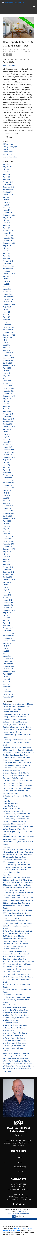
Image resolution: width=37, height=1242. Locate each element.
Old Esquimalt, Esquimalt (12, 872)
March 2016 (7, 473)
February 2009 (8, 689)
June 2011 (6, 618)
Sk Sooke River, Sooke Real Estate (15, 951)
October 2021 (7, 302)
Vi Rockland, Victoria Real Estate (14, 1046)
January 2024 (7, 233)
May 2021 (6, 315)
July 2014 (6, 523)
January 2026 (7, 185)
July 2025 (6, 200)
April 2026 (6, 177)
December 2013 (8, 541)
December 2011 (8, 603)
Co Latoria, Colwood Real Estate (14, 719)
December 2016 (8, 450)
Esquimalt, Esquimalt (10, 793)
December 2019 (8, 358)
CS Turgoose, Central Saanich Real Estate (18, 750)
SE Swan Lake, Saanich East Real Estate (17, 923)
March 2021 (7, 320)
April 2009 (6, 684)
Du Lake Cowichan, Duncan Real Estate (17, 763)
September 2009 (9, 671)
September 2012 (9, 580)
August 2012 (7, 582)
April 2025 (6, 207)
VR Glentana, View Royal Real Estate (16, 1053)
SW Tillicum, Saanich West (12, 995)
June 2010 (6, 648)
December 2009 (8, 664)
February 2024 (8, 230)
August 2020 (7, 337)
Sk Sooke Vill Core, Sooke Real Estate (16, 954)
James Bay (6, 801)
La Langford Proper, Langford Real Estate (18, 826)
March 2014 (7, 534)
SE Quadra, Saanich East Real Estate (16, 921)
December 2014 (8, 511)
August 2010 (7, 643)
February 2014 (8, 536)
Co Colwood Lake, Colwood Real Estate (16, 707)
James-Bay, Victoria (10, 806)
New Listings (7, 149)
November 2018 (8, 391)
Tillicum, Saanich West (11, 1005)
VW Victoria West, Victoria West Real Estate (18, 1066)
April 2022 (6, 286)
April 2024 (6, 228)
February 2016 (8, 475)
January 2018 (7, 417)
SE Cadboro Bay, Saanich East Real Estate (18, 883)
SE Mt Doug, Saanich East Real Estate (16, 913)
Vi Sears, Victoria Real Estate (13, 1048)
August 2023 (7, 246)
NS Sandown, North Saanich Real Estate (17, 854)
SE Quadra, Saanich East (12, 918)
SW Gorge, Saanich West (11, 972)
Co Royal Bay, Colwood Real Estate (15, 722)
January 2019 (7, 386)
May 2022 (6, 284)
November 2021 (8, 299)
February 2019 (8, 383)
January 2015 (7, 508)
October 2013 (7, 546)
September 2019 (9, 366)
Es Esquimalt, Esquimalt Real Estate (16, 773)
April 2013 (6, 562)
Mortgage (6, 847)
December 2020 (8, 327)
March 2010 (7, 656)
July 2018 (6, 401)
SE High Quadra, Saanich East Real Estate (18, 900)
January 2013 (7, 569)
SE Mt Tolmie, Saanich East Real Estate (17, 916)
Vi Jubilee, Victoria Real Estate (13, 1035)
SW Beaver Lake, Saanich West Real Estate (18, 962)
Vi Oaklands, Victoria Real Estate (14, 1041)
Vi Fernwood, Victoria (10, 1023)
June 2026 (6, 172)
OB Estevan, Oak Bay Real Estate (15, 857)
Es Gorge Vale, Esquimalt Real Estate (16, 775)
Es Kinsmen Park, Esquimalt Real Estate (17, 781)
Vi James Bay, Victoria (10, 1030)
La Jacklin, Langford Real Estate (14, 821)
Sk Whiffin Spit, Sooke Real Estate (15, 959)
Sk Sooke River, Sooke (11, 949)
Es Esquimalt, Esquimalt (11, 770)
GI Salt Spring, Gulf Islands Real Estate (17, 796)
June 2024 (6, 223)
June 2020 (6, 343)
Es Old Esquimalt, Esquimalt (13, 783)
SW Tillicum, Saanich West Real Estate (16, 997)
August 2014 (7, 521)
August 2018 (7, 399)
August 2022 (7, 276)
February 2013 (8, 567)
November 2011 (8, 605)
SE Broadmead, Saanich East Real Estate (17, 880)
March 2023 (7, 258)
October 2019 (8, 363)
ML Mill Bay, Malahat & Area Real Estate (17, 839)
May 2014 (6, 529)
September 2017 (9, 427)
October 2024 (8, 213)
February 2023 (8, 261)
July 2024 (6, 220)
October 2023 (8, 241)
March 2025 (7, 210)
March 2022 (7, 289)
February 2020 (8, 353)
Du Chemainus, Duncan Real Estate (15, 755)
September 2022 (9, 274)
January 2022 (7, 294)
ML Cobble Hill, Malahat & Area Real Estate (18, 837)
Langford (6, 834)
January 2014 (7, 539)
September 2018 (9, 396)
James (5, 798)
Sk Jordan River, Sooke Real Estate (15, 944)
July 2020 (6, 340)
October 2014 (8, 516)
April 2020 (6, 348)
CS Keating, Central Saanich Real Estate (17, 740)
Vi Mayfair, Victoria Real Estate (14, 1038)
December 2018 (8, 388)
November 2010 (8, 636)
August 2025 (7, 197)
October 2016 (8, 455)
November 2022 (8, 269)
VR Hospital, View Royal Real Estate (15, 1056)
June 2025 (6, 202)
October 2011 (7, 608)
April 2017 (6, 439)
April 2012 (6, 592)
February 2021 (8, 322)
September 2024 (9, 215)
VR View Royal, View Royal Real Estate (16, 1061)
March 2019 (7, 381)
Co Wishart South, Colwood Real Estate (17, 730)
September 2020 (9, 335)
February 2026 (8, 182)
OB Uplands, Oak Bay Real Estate (15, 870)
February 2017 (8, 445)
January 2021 (7, 325)
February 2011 (8, 628)
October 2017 (7, 424)
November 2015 (8, 483)
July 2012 (6, 585)
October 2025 (8, 192)
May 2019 (6, 376)
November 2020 (8, 330)
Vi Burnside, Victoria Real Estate (14, 1007)
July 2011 (6, 615)
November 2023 (8, 238)
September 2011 (9, 610)
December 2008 (8, 694)
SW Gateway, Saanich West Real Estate (17, 964)
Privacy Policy (21, 1211)
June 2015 (6, 496)
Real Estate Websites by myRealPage (18, 1213)
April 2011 (6, 623)
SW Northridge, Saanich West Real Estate (18, 977)
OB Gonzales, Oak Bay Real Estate (15, 860)
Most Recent (7, 164)
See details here (9, 66)
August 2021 (7, 307)
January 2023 (7, 264)
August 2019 (7, 368)
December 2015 (8, 480)
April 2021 (6, 317)
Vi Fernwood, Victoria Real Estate (15, 1025)
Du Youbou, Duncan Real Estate (14, 768)
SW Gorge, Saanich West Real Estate (16, 974)
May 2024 (6, 225)
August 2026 (7, 167)
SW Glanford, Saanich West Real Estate (21, 52)
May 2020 (6, 345)
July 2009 (6, 676)
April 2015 (6, 501)
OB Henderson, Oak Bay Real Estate (16, 862)
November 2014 (8, 513)
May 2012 (6, 590)
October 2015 (7, 485)
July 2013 (6, 554)
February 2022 (8, 292)
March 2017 (7, 442)
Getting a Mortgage (10, 147)
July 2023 (6, 248)
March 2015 (7, 503)
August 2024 (7, 218)
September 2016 (9, 457)
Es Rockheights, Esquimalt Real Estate (17, 788)
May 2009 (6, 682)
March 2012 (7, 595)
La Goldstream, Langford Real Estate (16, 816)
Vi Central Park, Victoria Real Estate (16, 1010)
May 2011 (6, 620)
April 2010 (6, 654)
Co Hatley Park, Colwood (11, 712)
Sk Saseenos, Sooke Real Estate (14, 946)
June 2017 (6, 434)
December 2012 (8, 572)
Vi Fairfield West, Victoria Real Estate (16, 1018)
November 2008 (9, 697)
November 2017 (8, 422)
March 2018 (7, 411)
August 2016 (7, 460)
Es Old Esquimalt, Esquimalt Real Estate (17, 786)
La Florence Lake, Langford (13, 811)
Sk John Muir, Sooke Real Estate (14, 941)
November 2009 (9, 666)
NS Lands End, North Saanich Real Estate (18, 852)
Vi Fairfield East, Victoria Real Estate (16, 1015)
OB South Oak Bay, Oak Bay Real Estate (17, 867)
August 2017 (7, 429)
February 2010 (8, 659)
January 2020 (7, 355)
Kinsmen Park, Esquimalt (12, 809)
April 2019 (6, 378)
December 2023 (8, 235)
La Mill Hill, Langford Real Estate (14, 829)
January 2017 (7, 447)
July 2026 (6, 169)
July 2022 (6, 279)
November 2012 (8, 574)
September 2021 (9, 304)
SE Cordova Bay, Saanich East (13, 890)
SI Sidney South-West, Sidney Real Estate (18, 934)
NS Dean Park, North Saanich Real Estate (18, 849)
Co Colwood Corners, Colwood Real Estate (18, 704)
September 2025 (9, 195)
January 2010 (7, 661)
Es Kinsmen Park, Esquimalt (13, 778)
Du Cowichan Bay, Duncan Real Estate (16, 758)
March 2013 (7, 564)
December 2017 (8, 419)
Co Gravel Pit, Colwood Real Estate (15, 709)
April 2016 (6, 470)
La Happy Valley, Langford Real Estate (16, 819)
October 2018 (8, 394)
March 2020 (7, 350)
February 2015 (8, 506)
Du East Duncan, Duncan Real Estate (16, 760)
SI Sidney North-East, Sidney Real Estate (18, 931)
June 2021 (6, 312)
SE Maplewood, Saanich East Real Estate (17, 911)
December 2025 (8, 187)
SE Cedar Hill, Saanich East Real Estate (17, 888)
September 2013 (9, 549)
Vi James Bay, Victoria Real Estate (15, 1033)
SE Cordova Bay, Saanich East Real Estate (18, 893)
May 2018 (6, 406)
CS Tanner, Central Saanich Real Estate (17, 747)
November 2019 (8, 360)
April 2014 (6, 531)
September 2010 (9, 641)
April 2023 (6, 256)
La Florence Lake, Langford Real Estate (17, 814)
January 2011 (7, 631)
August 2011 (7, 613)
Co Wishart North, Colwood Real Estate (17, 727)
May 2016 (6, 467)
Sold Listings (7, 154)
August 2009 (7, 674)
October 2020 (8, 332)
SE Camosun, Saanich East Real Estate (17, 885)
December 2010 (8, 633)
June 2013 (6, 557)
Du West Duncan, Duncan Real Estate (16, 765)
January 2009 (7, 692)
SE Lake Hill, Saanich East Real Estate (16, 903)
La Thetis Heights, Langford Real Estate (17, 832)
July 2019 (6, 371)
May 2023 (6, 253)
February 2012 (8, 597)
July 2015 (6, 493)
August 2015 (7, 490)
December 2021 (8, 297)
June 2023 (6, 251)
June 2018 (6, 404)
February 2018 (8, 414)
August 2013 (7, 552)
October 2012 (7, 577)
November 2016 (8, 452)
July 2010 (6, 646)
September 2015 (9, 488)
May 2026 (6, 174)
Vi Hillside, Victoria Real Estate (14, 1028)
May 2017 (6, 437)
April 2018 (6, 409)
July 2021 (6, 309)
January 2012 (7, 600)
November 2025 (8, 190)
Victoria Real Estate (10, 157)
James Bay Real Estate (11, 803)
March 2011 (7, 625)
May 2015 (6, 498)
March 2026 (7, 179)
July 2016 (6, 462)
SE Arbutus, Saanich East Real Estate (16, 877)
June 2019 (6, 373)
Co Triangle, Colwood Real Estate (15, 724)
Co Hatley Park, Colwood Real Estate (16, 714)
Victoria (5, 1051)
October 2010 (8, 638)
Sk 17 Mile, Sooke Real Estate (13, 936)
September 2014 (9, 518)
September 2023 (9, 243)
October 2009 (8, 669)
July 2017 (6, 432)
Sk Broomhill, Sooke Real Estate (14, 939)
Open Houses (8, 152)
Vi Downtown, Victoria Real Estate (15, 1013)
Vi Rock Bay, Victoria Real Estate (14, 1043)
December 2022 (8, 266)
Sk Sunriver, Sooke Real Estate (14, 956)
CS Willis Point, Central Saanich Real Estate (18, 753)
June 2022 (6, 281)
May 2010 (6, 651)
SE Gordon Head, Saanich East (14, 895)
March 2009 (7, 687)
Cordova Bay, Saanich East (12, 732)
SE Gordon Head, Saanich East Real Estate (18, 898)
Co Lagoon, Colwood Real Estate (14, 717)
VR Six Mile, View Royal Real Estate (15, 1058)
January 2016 (7, 478)
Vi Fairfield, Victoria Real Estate (14, 1020)
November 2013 (8, 544)
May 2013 (6, 559)
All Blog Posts (8, 144)
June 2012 (6, 587)
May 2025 (6, 205)
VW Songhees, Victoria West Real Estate (17, 1064)
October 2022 (8, 271)
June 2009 (6, 679)
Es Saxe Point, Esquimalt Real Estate (16, 791)
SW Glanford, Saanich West (12, 967)
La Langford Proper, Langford (14, 824)
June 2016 (6, 465)
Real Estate (7, 875)
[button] (13, 1204)
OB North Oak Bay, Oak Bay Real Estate (17, 865)
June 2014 (6, 526)
